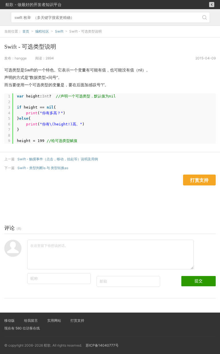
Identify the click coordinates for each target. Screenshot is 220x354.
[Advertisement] (104, 198)
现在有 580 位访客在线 (22, 328)
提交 (199, 281)
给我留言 (31, 320)
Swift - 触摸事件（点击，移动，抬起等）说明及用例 (57, 159)
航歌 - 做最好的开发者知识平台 (33, 4)
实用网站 (54, 320)
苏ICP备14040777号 (102, 345)
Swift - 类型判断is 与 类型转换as (42, 168)
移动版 (9, 320)
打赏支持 (77, 320)
